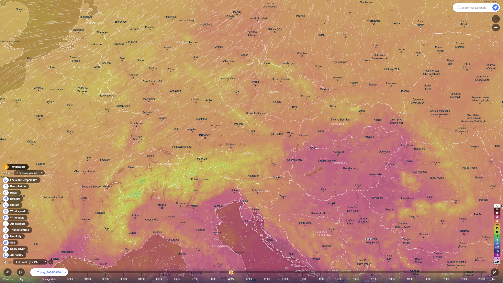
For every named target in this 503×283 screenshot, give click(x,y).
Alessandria (151, 219)
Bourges (40, 163)
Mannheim (149, 99)
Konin (324, 21)
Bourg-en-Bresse (91, 186)
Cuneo (132, 232)
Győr (313, 147)
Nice (127, 249)
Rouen (17, 100)
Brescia (180, 203)
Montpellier (67, 252)
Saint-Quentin (56, 89)
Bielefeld (150, 27)
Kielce (366, 60)
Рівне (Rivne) (467, 65)
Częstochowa (339, 62)
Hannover (171, 16)
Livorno (182, 253)
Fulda (170, 69)
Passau (238, 124)
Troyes (70, 131)
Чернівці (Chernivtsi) (461, 129)
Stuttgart (162, 118)
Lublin (401, 49)
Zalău (410, 161)
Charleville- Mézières (82, 89)
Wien (290, 133)
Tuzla (332, 229)
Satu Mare (407, 145)
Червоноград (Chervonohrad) (431, 72)
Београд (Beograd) (363, 220)
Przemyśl (404, 91)
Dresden (243, 55)
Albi (36, 244)
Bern (131, 167)
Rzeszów (391, 83)
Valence (85, 219)
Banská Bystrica (340, 119)
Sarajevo (326, 245)
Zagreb (283, 196)
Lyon (84, 197)
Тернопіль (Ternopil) (455, 95)
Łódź (346, 34)
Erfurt (195, 57)
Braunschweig (186, 20)
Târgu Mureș (437, 177)
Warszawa (373, 20)
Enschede (121, 21)
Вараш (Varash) (459, 45)
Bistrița (436, 162)
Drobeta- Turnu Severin (402, 225)
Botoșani (474, 146)
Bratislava (303, 135)
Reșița (389, 209)
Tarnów (373, 84)
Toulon (103, 264)
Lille (52, 67)
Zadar (270, 239)
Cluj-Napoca (419, 171)
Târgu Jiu (414, 216)
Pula (245, 220)
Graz (273, 163)
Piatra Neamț (469, 167)
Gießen (153, 68)
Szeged (357, 185)
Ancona (239, 252)
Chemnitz (228, 61)
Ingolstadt (201, 119)
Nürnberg (196, 99)
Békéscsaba (375, 174)
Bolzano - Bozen (200, 179)
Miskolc (369, 136)
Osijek (332, 203)
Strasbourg (136, 123)
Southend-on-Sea (10, 41)
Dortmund (131, 41)
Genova (157, 232)
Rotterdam (78, 29)
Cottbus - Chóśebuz (254, 33)
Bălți (497, 145)
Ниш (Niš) (389, 257)
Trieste (244, 200)
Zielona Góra (275, 29)
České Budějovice (256, 113)
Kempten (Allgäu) (182, 146)
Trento (196, 190)
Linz (253, 130)
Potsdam (231, 16)
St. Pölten (277, 134)
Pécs (324, 189)
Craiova (423, 234)
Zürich (150, 155)
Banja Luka (305, 222)
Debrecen (384, 151)
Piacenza (171, 216)
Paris (39, 116)
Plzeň (237, 91)
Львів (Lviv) (427, 87)
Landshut (215, 125)
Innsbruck (201, 159)
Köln (122, 58)
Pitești (442, 221)
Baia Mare (419, 148)
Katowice (337, 77)
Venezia (218, 206)
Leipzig (219, 46)
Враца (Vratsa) (418, 260)
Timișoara (377, 197)
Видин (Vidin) (406, 241)
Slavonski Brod (319, 213)
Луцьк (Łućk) (450, 62)
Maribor (277, 177)
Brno (294, 106)
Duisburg (118, 44)
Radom (376, 45)
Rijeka (256, 209)
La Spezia (173, 240)
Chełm (417, 53)
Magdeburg (205, 24)
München (204, 135)
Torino (135, 215)
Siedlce (396, 23)
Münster (134, 29)
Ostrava (324, 89)
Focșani (483, 199)
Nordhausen (190, 42)
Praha (255, 82)
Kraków (354, 83)
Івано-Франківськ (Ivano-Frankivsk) (440, 112)
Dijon (88, 157)
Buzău (477, 213)
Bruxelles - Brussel (75, 59)
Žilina (333, 106)
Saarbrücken (123, 106)
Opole (318, 66)
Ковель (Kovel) (439, 49)
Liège (97, 66)
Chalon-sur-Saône (84, 171)
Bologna (200, 230)
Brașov (456, 200)
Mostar (316, 258)
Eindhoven (96, 44)
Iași (491, 161)
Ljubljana (257, 190)
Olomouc (306, 96)
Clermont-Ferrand (53, 197)
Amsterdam (85, 16)
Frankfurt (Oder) (258, 18)
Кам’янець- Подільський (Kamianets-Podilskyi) (473, 118)
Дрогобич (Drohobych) (418, 101)
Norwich (20, 9)
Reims (69, 105)
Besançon (105, 159)
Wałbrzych (289, 63)
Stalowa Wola (392, 69)
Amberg (209, 100)
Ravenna (216, 232)
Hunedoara (407, 198)
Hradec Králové (281, 79)
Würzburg (175, 90)
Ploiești (463, 218)
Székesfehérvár (327, 161)
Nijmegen (102, 32)
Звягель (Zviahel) (491, 66)
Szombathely (294, 160)
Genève (107, 186)
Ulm (176, 128)
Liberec (267, 63)
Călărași (486, 237)
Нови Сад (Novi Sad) (352, 209)
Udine (234, 190)
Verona (194, 206)
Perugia (219, 264)
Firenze (199, 248)
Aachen (106, 63)
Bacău (479, 177)
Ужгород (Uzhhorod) (396, 121)
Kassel (167, 47)
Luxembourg (107, 95)
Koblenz (133, 75)
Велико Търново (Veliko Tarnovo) (456, 263)
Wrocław (302, 53)
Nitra (321, 131)
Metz (108, 109)
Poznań (300, 15)
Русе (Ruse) (462, 245)
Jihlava (277, 101)
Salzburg (231, 144)
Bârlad (492, 186)
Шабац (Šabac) (349, 222)
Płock (350, 12)
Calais (30, 58)
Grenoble (100, 212)
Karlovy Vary (227, 78)
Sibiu (429, 196)
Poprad (361, 111)
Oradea (390, 164)
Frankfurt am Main (152, 81)
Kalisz (321, 35)
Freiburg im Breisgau (138, 137)
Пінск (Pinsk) (464, 22)
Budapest (338, 152)
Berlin (237, 12)
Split (291, 254)
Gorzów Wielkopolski (270, 5)
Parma (182, 222)
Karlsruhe (147, 112)
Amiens (38, 88)
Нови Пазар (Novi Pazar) (364, 262)
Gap (106, 228)
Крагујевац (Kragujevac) (372, 240)
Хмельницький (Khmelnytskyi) (480, 99)
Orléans (31, 141)
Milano (162, 205)
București (464, 231)
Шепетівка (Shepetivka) (482, 78)
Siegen (141, 60)
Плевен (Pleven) (437, 255)
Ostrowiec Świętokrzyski (380, 56)
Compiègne (48, 101)
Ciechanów (366, 2)
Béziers (55, 258)
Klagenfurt (253, 175)
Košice (378, 119)
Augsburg (192, 129)
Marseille (93, 259)
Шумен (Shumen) (479, 258)
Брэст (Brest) (421, 23)
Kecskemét (349, 168)
